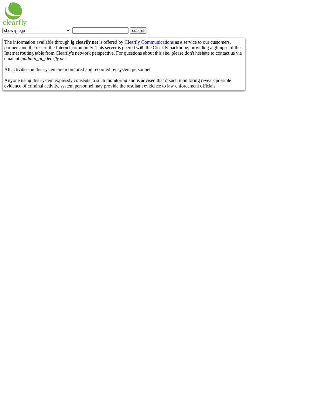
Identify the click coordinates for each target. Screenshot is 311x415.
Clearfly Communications (149, 42)
